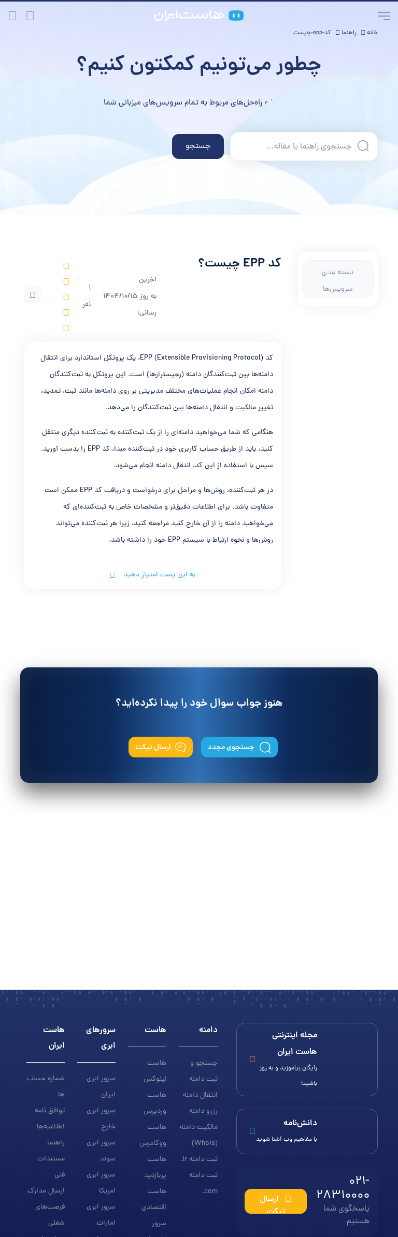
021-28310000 (342, 1200)
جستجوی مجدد (231, 747)
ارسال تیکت (153, 747)
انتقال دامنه (200, 1095)
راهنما (56, 1143)
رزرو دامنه (203, 1111)
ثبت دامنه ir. (199, 1159)
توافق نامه (50, 1111)
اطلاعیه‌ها (51, 1127)
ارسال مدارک (46, 1191)
